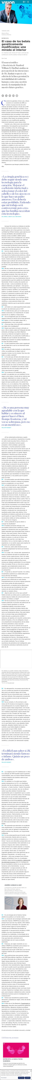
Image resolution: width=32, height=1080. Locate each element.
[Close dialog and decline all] (31, 1070)
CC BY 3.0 (11, 683)
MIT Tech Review (16, 631)
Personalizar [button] (4, 1077)
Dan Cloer (4, 58)
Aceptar (28, 1077)
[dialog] (16, 1075)
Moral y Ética (5, 33)
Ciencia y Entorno (6, 34)
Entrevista (5, 38)
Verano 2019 (5, 30)
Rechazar (21, 1077)
